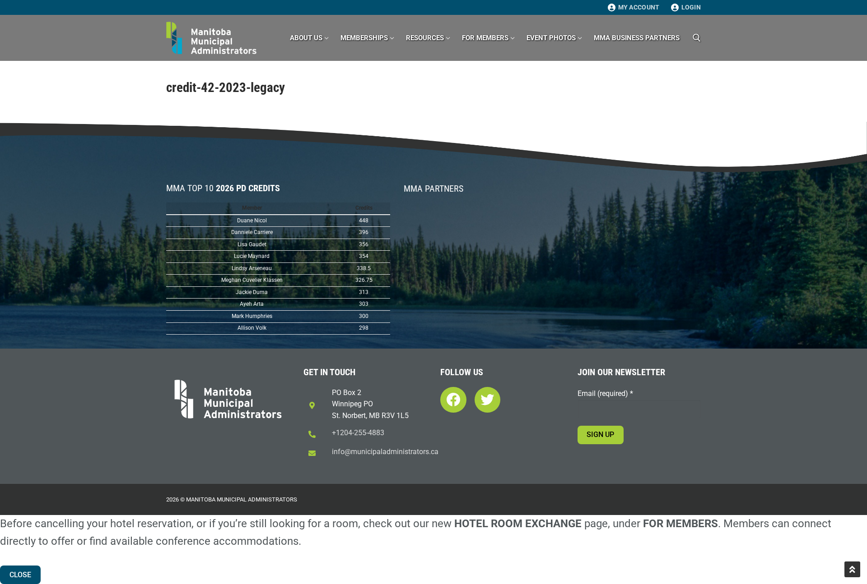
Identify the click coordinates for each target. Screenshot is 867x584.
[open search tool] (697, 38)
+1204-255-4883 (358, 432)
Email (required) (605, 393)
